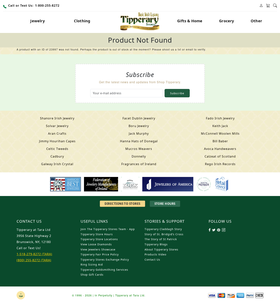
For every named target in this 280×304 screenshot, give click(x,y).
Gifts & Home (189, 20)
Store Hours (164, 204)
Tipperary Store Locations (99, 239)
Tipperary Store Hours (97, 234)
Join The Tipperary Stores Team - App (108, 229)
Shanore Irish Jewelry (57, 118)
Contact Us (152, 259)
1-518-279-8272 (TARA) (34, 254)
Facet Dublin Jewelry (138, 118)
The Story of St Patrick (161, 239)
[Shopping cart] (268, 6)
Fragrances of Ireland (138, 164)
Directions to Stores (122, 204)
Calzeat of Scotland (220, 156)
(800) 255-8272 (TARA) (34, 260)
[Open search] (275, 6)
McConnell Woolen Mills (220, 133)
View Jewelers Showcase (98, 249)
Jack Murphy (139, 133)
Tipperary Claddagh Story (163, 229)
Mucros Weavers (138, 149)
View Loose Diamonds (96, 244)
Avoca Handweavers (220, 149)
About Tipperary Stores (161, 249)
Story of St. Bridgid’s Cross (164, 234)
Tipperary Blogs (156, 244)
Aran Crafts (57, 133)
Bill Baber (220, 141)
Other (256, 20)
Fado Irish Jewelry (220, 118)
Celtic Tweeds (57, 149)
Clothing (82, 20)
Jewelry (37, 20)
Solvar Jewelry (57, 126)
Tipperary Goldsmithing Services (104, 269)
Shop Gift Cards (92, 274)
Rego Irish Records (220, 164)
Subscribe (177, 93)
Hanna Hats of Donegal (139, 141)
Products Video (155, 254)
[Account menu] (261, 6)
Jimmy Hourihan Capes (57, 141)
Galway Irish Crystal (57, 164)
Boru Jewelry (139, 126)
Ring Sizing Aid (92, 264)
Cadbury (57, 156)
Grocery (226, 20)
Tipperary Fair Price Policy (100, 254)
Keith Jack (220, 126)
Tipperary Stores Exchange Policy (105, 259)
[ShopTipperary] (140, 20)
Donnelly (139, 156)
